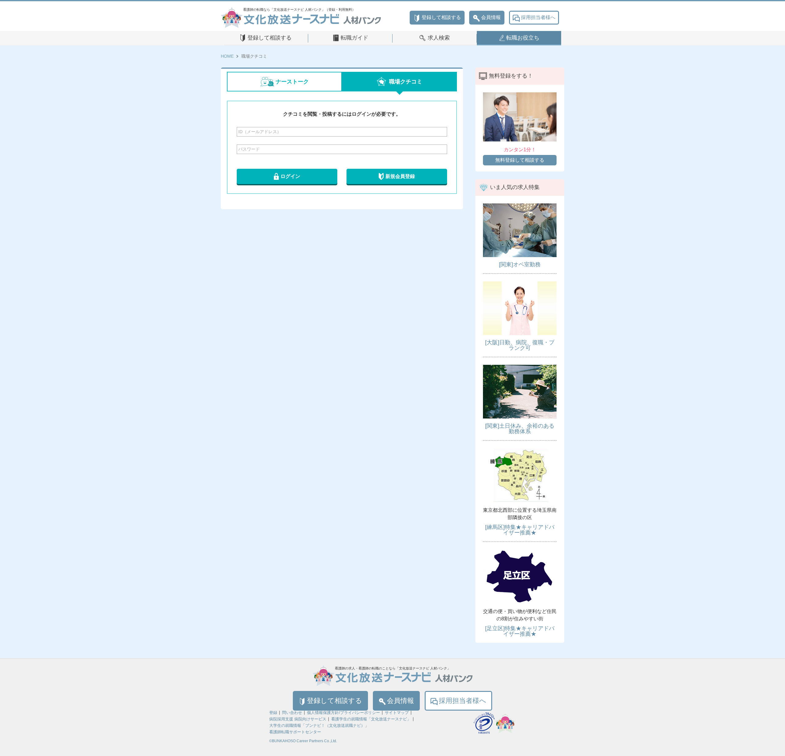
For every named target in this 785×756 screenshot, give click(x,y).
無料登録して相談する (519, 160)
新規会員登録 (400, 176)
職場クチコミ (405, 82)
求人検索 (439, 38)
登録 (273, 713)
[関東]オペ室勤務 (520, 264)
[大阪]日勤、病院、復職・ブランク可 (519, 345)
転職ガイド (354, 38)
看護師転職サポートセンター (295, 732)
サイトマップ (397, 713)
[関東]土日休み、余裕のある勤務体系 (519, 428)
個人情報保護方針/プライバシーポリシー (343, 713)
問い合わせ (292, 713)
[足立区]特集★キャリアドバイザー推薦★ (519, 631)
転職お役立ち (522, 38)
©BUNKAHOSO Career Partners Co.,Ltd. (303, 741)
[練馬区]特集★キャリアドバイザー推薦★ (519, 530)
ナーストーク (292, 82)
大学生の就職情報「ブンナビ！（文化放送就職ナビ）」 (319, 725)
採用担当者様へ (538, 17)
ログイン (290, 176)
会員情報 (491, 17)
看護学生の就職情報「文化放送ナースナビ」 (371, 719)
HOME (227, 56)
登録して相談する (441, 17)
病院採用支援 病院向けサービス (297, 719)
